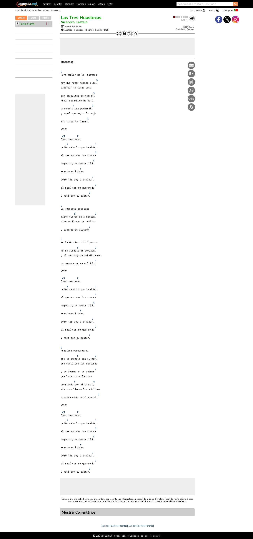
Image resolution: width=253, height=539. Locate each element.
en (146, 536)
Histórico (45, 18)
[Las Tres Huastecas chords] (141, 526)
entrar (212, 10)
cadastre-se (196, 10)
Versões (21, 18)
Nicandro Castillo (74, 22)
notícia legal (120, 536)
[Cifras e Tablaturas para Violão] (27, 5)
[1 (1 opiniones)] (180, 17)
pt (150, 536)
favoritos (81, 4)
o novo (91, 4)
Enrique (190, 29)
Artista (33, 18)
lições (110, 4)
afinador (69, 4)
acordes (58, 4)
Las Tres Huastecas (81, 18)
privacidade (133, 536)
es (142, 536)
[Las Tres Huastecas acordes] (114, 526)
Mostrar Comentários (78, 512)
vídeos (101, 4)
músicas (47, 4)
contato (156, 536)
